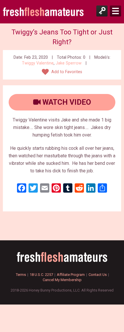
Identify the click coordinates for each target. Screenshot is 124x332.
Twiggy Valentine (38, 63)
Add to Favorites (66, 71)
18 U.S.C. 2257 (41, 274)
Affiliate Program (71, 274)
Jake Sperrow (69, 63)
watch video (66, 102)
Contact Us (98, 274)
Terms (21, 274)
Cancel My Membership (62, 280)
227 (94, 63)
